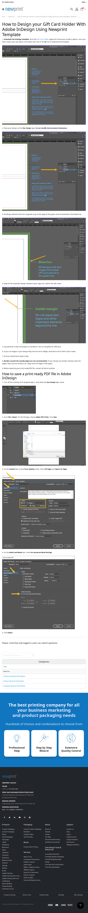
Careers (47, 834)
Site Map (61, 895)
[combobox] (18, 655)
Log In (69, 834)
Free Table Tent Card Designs (54, 864)
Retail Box (27, 832)
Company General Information (14, 686)
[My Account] (76, 9)
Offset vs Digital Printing (31, 867)
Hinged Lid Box (28, 834)
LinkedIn (14, 817)
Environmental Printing (52, 839)
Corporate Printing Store (32, 859)
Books (4, 871)
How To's (11, 16)
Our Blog (48, 837)
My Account (70, 842)
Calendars (5, 852)
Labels (4, 842)
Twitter (9, 817)
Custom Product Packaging (32, 829)
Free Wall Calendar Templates (54, 857)
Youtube (19, 817)
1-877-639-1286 (13, 789)
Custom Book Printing (31, 847)
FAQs (5, 666)
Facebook (4, 817)
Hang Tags (5, 839)
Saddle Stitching (7, 873)
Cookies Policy (44, 895)
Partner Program (29, 875)
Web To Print (28, 857)
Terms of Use (27, 895)
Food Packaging (7, 837)
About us (48, 829)
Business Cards (7, 860)
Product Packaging (8, 829)
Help (3, 17)
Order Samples (28, 878)
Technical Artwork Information (14, 676)
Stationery (5, 858)
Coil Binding (6, 881)
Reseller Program (29, 862)
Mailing (4, 868)
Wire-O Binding (7, 884)
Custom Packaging (8, 832)
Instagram (25, 817)
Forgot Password (72, 839)
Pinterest (30, 817)
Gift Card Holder (43, 39)
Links (83, 2)
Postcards (5, 855)
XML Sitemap (78, 895)
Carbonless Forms (8, 889)
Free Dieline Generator (52, 854)
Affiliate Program (29, 870)
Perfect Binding (7, 886)
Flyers (4, 850)
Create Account (71, 837)
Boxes (4, 834)
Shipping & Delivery (73, 845)
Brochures (5, 847)
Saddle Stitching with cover (11, 876)
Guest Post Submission (31, 872)
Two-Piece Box (28, 837)
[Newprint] (15, 9)
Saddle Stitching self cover (10, 878)
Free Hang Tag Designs (52, 867)
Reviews (47, 832)
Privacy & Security (9, 895)
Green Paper (28, 865)
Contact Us (70, 829)
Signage (4, 865)
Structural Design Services (32, 880)
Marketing (5, 845)
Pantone (5, 863)
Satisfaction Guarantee (52, 842)
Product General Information (13, 681)
